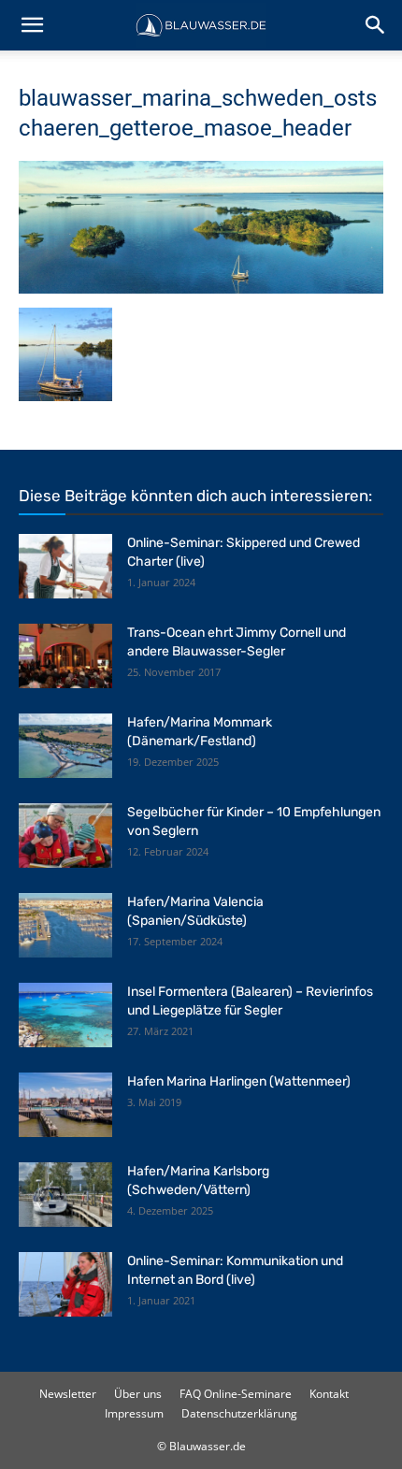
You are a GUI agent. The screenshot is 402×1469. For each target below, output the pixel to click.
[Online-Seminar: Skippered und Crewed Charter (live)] (65, 566)
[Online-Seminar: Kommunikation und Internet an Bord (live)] (65, 1284)
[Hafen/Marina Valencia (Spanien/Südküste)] (65, 925)
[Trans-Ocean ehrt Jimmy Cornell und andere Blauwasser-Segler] (65, 656)
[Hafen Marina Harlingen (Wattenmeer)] (65, 1105)
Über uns (138, 1394)
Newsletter (67, 1394)
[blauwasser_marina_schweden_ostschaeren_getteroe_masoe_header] (201, 288)
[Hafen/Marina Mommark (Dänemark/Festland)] (65, 745)
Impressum (134, 1413)
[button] (32, 25)
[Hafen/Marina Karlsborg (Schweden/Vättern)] (65, 1194)
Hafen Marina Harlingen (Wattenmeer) (239, 1081)
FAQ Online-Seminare (235, 1394)
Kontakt (329, 1394)
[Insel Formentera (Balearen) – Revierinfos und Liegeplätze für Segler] (65, 1015)
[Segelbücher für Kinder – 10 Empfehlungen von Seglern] (65, 835)
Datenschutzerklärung (239, 1413)
